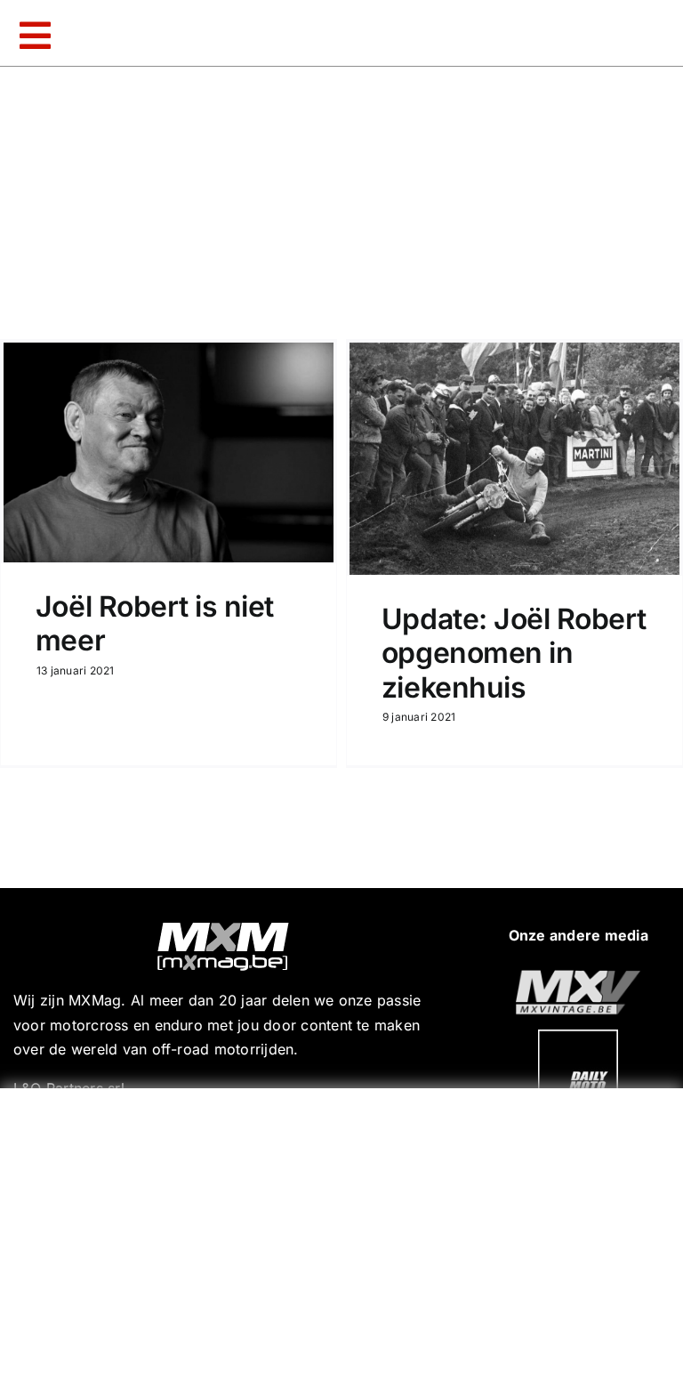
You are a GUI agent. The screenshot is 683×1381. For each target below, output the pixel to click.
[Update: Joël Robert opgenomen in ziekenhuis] (514, 459)
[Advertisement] (346, 1230)
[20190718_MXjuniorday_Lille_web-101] (578, 977)
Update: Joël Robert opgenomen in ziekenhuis (514, 653)
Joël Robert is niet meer (155, 623)
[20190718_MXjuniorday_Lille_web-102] (578, 1037)
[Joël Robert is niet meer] (168, 452)
